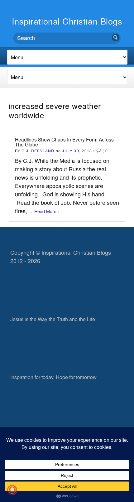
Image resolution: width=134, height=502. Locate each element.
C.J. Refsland (38, 150)
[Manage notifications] (12, 490)
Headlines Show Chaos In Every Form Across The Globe (64, 142)
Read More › (46, 211)
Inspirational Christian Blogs (67, 21)
